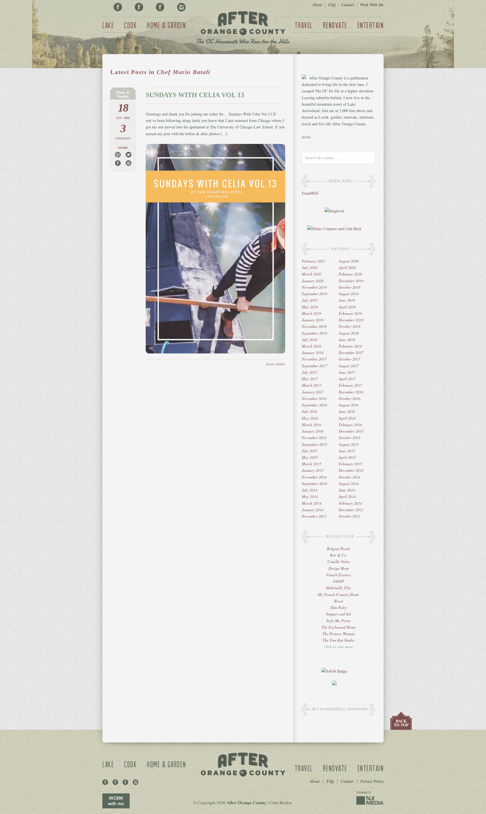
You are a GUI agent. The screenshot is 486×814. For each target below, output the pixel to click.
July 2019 (309, 300)
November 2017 (314, 359)
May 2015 (310, 457)
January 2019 (312, 320)
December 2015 (351, 431)
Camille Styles (338, 561)
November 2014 (314, 477)
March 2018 (311, 346)
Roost (338, 601)
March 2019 (311, 313)
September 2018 (314, 333)
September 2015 (314, 444)
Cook (130, 25)
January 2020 (312, 280)
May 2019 (310, 307)
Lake (108, 25)
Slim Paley (338, 607)
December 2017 (351, 352)
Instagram (181, 7)
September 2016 (314, 405)
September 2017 (314, 365)
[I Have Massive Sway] (334, 683)
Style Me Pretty (338, 620)
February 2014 (350, 503)
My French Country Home (338, 594)
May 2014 (310, 496)
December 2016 (351, 392)
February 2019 (350, 313)
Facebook (118, 7)
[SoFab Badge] (334, 671)
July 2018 (309, 339)
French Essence (338, 574)
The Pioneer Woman (338, 633)
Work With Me (372, 5)
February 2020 (350, 274)
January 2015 (312, 470)
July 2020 (309, 267)
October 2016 (349, 398)
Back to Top (401, 723)
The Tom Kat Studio (338, 640)
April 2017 (347, 378)
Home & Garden (166, 25)
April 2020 (347, 267)
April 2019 (347, 307)
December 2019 (351, 280)
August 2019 (349, 293)
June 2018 (347, 339)
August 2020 (349, 261)
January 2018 (312, 352)
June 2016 (347, 411)
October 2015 (349, 437)
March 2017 (311, 385)
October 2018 (349, 326)
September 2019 (314, 293)
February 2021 (313, 261)
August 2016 (349, 405)
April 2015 (347, 457)
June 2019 (347, 300)
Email (306, 193)
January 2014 (312, 509)
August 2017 (349, 365)
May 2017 (310, 378)
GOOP (338, 581)
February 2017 (350, 385)
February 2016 (350, 424)
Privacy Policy (372, 781)
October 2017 (349, 359)
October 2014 (349, 477)
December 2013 (351, 509)
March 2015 (311, 463)
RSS (314, 193)
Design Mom (338, 568)
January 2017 (312, 392)
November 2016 (314, 398)
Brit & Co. (338, 555)
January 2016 (312, 431)
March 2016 (311, 424)
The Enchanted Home (338, 627)
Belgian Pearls (338, 548)
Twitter (160, 7)
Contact (347, 5)
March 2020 (311, 274)
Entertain (370, 25)
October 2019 (349, 287)
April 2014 (347, 496)
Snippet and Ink (338, 614)
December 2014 (351, 470)
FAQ (332, 5)
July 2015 (309, 450)
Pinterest (139, 7)
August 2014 (349, 483)
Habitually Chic (338, 587)
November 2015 (314, 437)
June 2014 (347, 490)
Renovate (335, 25)
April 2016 (347, 418)
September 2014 (314, 483)
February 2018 (350, 346)
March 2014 (311, 503)
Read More (275, 364)
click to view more (338, 646)
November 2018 (314, 326)
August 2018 (349, 333)
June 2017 (347, 372)
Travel (304, 25)
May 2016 (310, 418)
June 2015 (347, 450)
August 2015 (349, 444)
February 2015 (350, 463)
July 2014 (309, 490)
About (317, 5)
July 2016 (309, 411)
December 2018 (351, 320)
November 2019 (314, 287)
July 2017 (309, 372)
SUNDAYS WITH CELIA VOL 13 (195, 95)
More (306, 137)
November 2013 (314, 516)
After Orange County (243, 28)
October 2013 (349, 516)
